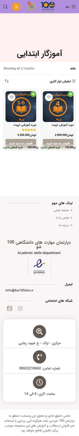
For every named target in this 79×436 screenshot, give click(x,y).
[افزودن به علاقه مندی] (49, 97)
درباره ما (64, 225)
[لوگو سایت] (48, 6)
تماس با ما (62, 217)
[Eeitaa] (9, 308)
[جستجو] (5, 6)
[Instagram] (20, 308)
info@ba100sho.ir (19, 290)
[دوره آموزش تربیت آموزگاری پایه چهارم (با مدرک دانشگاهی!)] (58, 106)
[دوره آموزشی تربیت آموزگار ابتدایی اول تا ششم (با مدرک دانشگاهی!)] (20, 106)
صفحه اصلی (61, 210)
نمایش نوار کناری (60, 81)
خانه (73, 68)
